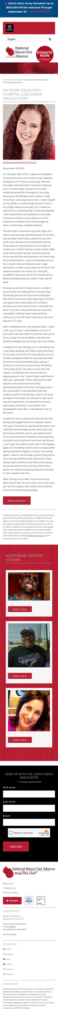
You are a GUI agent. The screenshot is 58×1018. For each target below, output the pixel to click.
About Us (8, 883)
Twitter (8, 949)
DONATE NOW (40, 11)
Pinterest (9, 969)
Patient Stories (16, 80)
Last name (9, 801)
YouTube (8, 964)
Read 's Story (20, 609)
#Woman (31, 162)
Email (7, 816)
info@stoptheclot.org (36, 536)
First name (9, 787)
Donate (14, 900)
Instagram (9, 974)
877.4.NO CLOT (17, 919)
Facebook (9, 954)
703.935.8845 (15, 916)
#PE (23, 162)
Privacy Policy (10, 893)
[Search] (49, 39)
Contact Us (9, 888)
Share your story (17, 500)
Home (5, 80)
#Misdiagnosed (11, 162)
